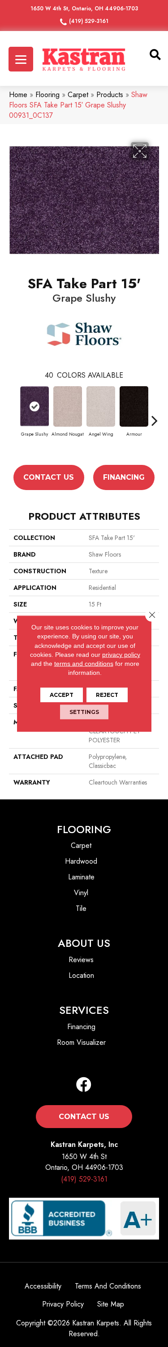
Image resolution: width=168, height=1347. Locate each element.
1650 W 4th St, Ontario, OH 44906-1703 (84, 8)
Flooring (47, 94)
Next (154, 420)
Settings (84, 711)
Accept (61, 694)
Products (109, 94)
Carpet (78, 94)
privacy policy (121, 654)
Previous (13, 420)
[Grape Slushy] (34, 406)
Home (18, 94)
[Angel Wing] (100, 406)
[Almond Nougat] (67, 406)
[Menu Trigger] (21, 59)
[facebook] (83, 1085)
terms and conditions (83, 663)
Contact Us (48, 477)
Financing (124, 477)
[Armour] (134, 406)
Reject (107, 694)
